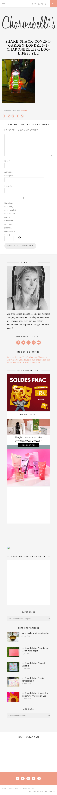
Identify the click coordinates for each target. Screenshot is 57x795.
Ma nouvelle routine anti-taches (35, 633)
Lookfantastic (12, 359)
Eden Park (36, 362)
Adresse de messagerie (9, 174)
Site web (8, 186)
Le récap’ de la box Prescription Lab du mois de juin (34, 649)
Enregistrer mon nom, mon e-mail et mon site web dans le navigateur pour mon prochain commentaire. (10, 217)
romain (23, 111)
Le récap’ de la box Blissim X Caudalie (33, 664)
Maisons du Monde (22, 362)
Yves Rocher (28, 357)
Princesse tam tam (42, 359)
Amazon (10, 362)
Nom (7, 161)
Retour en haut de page (41, 791)
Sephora (18, 357)
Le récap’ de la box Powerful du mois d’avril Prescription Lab (34, 694)
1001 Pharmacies (40, 357)
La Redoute (24, 359)
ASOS (31, 359)
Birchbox (10, 357)
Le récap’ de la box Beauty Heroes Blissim (32, 679)
